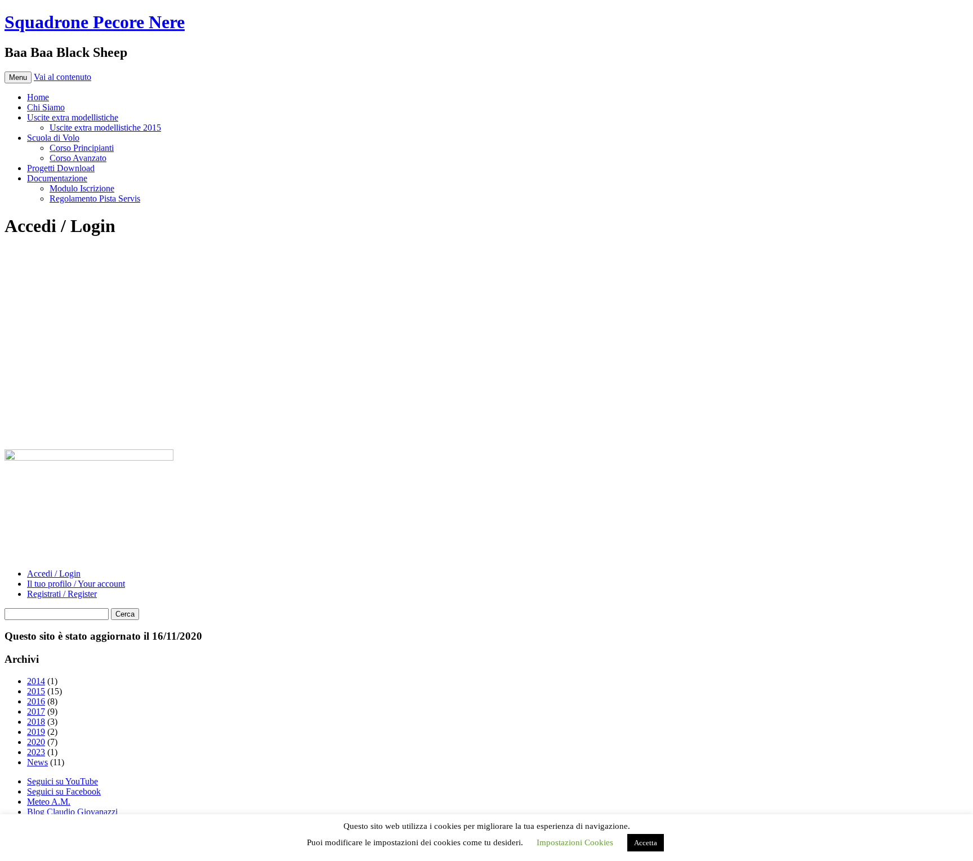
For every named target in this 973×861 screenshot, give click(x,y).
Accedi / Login (54, 573)
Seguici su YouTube (62, 781)
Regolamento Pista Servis (95, 198)
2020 (36, 742)
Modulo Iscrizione (82, 188)
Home (38, 97)
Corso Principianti (82, 148)
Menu (18, 77)
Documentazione (57, 178)
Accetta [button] (645, 842)
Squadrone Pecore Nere (95, 22)
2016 (36, 701)
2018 (36, 721)
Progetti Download (61, 168)
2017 (36, 711)
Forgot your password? (486, 426)
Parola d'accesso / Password (411, 311)
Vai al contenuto (62, 77)
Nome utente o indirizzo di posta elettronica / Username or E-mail (481, 263)
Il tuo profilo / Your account (76, 583)
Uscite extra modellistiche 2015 (105, 127)
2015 (36, 691)
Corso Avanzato (78, 158)
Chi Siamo (46, 107)
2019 (36, 732)
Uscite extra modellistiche (72, 117)
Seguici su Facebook (64, 791)
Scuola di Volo (53, 137)
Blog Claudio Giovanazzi (72, 812)
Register (552, 392)
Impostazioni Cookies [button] (575, 842)
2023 (36, 752)
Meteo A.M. (48, 801)
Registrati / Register (62, 594)
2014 (36, 681)
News (37, 762)
